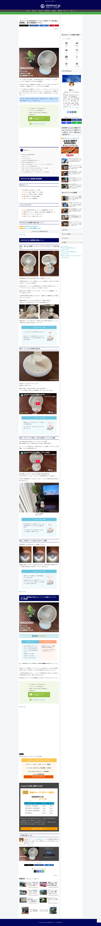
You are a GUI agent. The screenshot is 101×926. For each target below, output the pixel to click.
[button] (80, 39)
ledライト (27, 756)
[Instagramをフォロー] (40, 871)
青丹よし (71, 90)
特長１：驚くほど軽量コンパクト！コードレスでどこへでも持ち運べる (37, 164)
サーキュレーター (33, 756)
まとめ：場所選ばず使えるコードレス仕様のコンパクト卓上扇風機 (35, 171)
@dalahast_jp (39, 839)
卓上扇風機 (39, 756)
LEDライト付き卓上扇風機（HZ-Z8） (32, 228)
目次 (24, 150)
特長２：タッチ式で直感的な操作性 (29, 166)
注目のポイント (25, 156)
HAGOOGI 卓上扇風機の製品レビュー (29, 162)
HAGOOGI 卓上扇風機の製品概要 (28, 154)
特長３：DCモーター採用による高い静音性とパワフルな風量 (35, 168)
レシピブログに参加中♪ (64, 246)
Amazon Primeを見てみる (38, 776)
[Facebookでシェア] (34, 25)
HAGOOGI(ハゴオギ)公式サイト (39, 123)
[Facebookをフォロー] (38, 871)
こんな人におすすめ (26, 158)
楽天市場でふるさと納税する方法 (71, 138)
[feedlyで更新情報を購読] (43, 871)
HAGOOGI (22, 756)
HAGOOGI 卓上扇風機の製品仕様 (40, 231)
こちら (31, 844)
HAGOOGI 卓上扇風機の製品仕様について (31, 160)
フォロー (49, 852)
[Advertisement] (39, 38)
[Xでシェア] (24, 25)
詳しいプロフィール (67, 107)
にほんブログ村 (64, 249)
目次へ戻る (23, 234)
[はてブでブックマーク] (44, 25)
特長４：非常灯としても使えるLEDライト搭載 (32, 170)
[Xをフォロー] (35, 871)
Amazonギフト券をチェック (39, 828)
